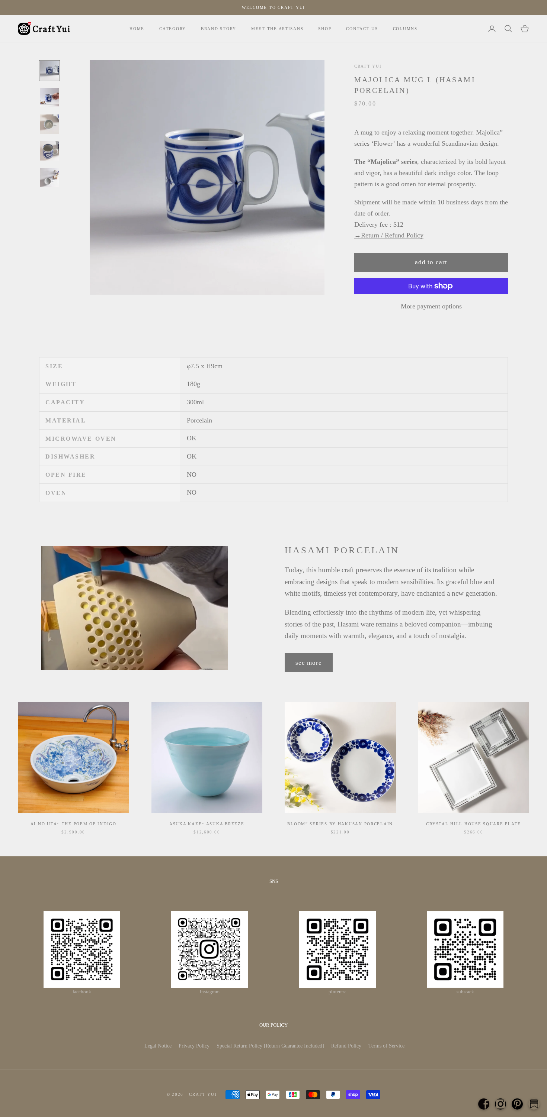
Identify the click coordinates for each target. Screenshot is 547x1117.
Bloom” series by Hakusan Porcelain (340, 824)
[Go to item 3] (49, 124)
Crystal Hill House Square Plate (473, 824)
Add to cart (431, 262)
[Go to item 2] (49, 97)
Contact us (362, 28)
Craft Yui (368, 66)
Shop (324, 28)
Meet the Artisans (277, 28)
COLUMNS (405, 28)
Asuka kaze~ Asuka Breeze (206, 824)
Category (172, 28)
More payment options (431, 306)
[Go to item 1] (49, 70)
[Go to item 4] (49, 150)
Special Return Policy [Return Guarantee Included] (270, 1046)
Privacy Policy (194, 1046)
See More (308, 662)
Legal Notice (158, 1046)
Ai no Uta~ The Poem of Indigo (73, 824)
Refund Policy (346, 1046)
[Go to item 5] (49, 177)
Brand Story (218, 28)
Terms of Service (386, 1046)
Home (136, 28)
